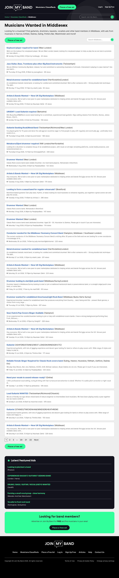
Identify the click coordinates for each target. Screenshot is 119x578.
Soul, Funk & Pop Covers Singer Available (25, 313)
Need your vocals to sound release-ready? (26, 377)
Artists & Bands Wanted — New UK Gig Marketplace (30, 96)
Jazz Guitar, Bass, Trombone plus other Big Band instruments (34, 64)
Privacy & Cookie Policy (85, 561)
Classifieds (46, 7)
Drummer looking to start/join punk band (25, 281)
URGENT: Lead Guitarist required (21, 111)
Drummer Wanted (15, 159)
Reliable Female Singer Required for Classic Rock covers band (35, 361)
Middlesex (32, 17)
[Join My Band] (59, 547)
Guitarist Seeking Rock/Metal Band (22, 127)
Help (90, 552)
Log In (100, 7)
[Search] (112, 17)
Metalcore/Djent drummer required (23, 143)
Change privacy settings (105, 561)
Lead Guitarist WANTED (17, 393)
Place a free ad (15, 40)
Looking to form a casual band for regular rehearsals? (31, 189)
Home (7, 17)
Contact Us (99, 552)
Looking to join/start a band (19, 467)
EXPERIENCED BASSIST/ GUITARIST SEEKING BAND (29, 476)
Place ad (67, 7)
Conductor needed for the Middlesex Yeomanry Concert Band (35, 233)
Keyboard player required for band (22, 48)
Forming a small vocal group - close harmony (26, 493)
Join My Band (19, 561)
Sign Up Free (109, 7)
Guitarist (10, 345)
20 (21, 440)
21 (26, 440)
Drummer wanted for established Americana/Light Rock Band (35, 297)
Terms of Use (70, 561)
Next (36, 440)
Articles (82, 552)
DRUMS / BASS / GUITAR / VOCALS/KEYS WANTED (29, 484)
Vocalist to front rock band (19, 502)
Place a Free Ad (48, 552)
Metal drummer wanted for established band (27, 80)
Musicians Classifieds (29, 552)
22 (30, 440)
